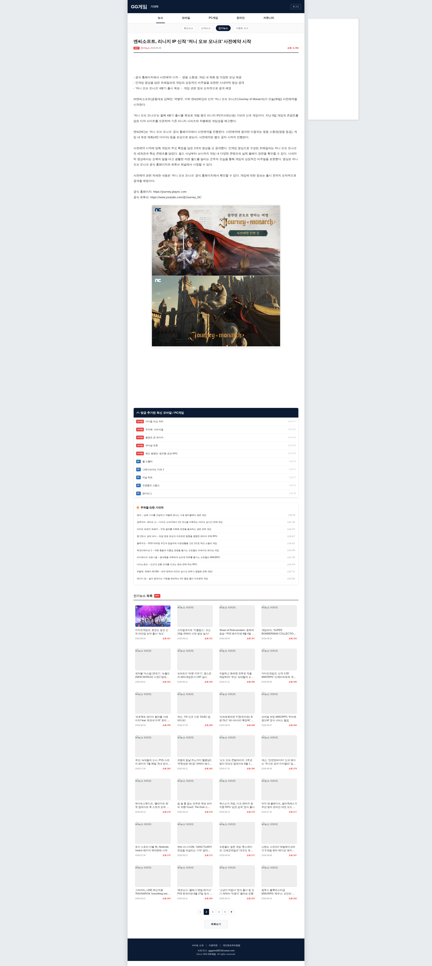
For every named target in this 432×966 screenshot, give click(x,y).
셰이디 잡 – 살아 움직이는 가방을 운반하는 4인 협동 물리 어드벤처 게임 (172, 578)
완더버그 (147, 493)
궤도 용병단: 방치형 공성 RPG (161, 453)
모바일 (186, 17)
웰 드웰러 (147, 461)
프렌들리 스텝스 (151, 485)
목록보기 (216, 924)
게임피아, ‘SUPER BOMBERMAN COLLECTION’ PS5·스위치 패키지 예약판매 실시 (279, 632)
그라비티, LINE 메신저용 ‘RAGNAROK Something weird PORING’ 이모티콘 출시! (152, 892)
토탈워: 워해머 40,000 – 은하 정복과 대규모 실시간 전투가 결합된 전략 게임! (175, 571)
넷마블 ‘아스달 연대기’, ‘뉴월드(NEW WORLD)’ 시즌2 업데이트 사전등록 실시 (152, 675)
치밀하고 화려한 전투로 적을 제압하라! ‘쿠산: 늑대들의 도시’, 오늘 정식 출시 (235, 675)
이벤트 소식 (242, 28)
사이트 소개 (198, 945)
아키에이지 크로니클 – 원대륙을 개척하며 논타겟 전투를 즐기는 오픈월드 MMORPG (178, 557)
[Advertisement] (216, 64)
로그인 (296, 6)
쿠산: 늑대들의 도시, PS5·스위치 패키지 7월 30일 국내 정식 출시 (152, 762)
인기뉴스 (223, 28)
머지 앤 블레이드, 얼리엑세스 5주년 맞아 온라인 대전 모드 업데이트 (279, 805)
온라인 (241, 17)
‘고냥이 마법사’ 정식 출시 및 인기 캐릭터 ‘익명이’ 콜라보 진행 (236, 892)
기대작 (154, 6)
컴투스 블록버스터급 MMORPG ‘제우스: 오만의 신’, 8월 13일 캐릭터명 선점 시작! (279, 892)
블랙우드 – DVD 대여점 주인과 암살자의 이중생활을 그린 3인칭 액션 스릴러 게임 (177, 543)
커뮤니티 (268, 17)
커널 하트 (147, 477)
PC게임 (213, 17)
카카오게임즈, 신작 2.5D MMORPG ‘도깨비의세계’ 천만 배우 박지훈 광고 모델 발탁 (279, 675)
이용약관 (213, 945)
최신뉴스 (188, 28)
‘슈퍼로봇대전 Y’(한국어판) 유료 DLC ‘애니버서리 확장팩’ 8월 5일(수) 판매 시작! (236, 718)
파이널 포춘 (151, 445)
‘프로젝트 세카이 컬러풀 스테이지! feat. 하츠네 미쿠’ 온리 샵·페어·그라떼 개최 (152, 718)
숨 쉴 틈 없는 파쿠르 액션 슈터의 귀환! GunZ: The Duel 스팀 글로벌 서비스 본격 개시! (194, 805)
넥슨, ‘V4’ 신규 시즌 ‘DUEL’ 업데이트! (193, 718)
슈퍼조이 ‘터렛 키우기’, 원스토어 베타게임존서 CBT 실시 (194, 675)
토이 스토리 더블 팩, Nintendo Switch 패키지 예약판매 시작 (152, 848)
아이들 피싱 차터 (154, 421)
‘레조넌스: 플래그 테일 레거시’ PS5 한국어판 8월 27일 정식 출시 (194, 892)
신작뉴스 (206, 28)
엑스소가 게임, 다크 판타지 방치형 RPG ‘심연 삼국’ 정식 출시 (237, 805)
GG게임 (139, 6)
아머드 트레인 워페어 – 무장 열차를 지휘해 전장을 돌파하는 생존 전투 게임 (174, 529)
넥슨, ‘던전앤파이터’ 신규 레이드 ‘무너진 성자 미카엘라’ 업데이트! (279, 762)
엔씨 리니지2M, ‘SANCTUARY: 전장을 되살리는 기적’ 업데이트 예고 (194, 848)
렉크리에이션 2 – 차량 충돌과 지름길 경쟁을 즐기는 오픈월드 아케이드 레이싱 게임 (178, 550)
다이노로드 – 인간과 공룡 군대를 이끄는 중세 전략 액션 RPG (167, 564)
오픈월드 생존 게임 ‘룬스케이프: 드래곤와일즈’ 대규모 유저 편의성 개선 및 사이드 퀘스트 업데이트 (236, 848)
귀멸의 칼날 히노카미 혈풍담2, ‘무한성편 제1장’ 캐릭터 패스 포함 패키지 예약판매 (194, 762)
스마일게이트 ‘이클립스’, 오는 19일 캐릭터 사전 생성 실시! (194, 632)
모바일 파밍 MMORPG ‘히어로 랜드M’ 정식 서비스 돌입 (279, 718)
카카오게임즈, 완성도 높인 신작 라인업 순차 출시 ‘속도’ (151, 632)
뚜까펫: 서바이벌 (154, 429)
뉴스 (160, 17)
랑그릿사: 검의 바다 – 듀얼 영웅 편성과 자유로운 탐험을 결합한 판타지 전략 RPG (177, 536)
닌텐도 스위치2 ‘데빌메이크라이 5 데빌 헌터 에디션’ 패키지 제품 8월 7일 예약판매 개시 (278, 848)
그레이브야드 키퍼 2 (153, 469)
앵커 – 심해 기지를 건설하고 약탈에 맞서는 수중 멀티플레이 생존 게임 (171, 515)
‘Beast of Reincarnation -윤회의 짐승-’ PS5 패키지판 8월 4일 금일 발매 (236, 632)
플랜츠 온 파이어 (154, 437)
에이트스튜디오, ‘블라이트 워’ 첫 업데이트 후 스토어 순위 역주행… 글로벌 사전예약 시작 (152, 805)
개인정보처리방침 (231, 945)
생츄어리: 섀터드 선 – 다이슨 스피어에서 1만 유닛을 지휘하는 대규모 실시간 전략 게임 (180, 522)
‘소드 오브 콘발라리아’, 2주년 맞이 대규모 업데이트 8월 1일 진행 (236, 762)
